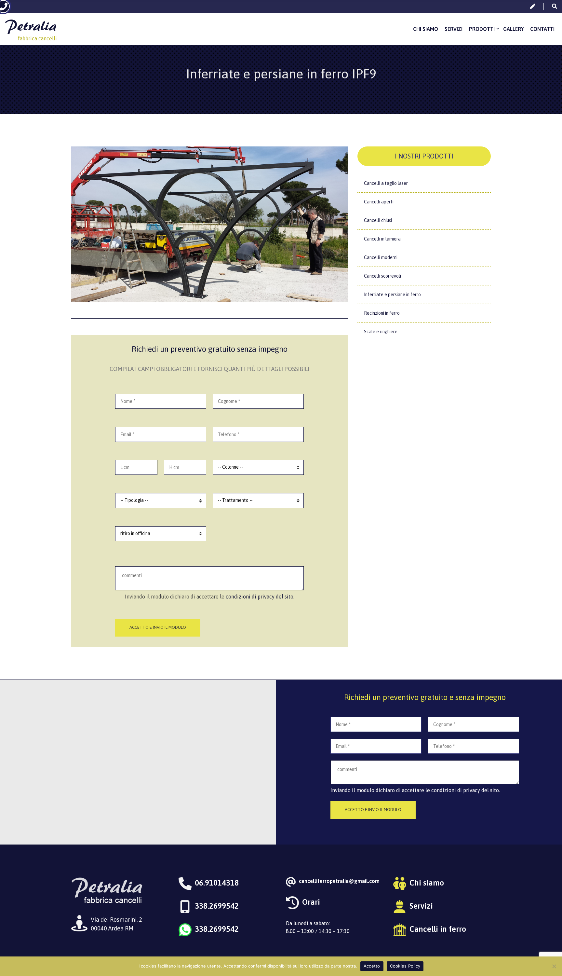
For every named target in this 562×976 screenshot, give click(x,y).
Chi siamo (425, 29)
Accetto (372, 966)
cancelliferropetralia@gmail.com (339, 881)
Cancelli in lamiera (382, 238)
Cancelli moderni (380, 257)
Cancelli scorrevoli (382, 276)
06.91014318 (217, 882)
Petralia (30, 25)
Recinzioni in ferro (382, 313)
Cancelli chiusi (378, 220)
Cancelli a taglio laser (386, 183)
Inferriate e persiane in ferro (392, 294)
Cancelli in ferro (437, 929)
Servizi (453, 29)
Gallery (513, 29)
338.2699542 (217, 905)
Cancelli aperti (379, 201)
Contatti (542, 29)
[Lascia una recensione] (532, 6)
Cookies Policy (405, 966)
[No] (554, 966)
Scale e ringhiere (380, 331)
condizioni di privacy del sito (259, 596)
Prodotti (482, 29)
